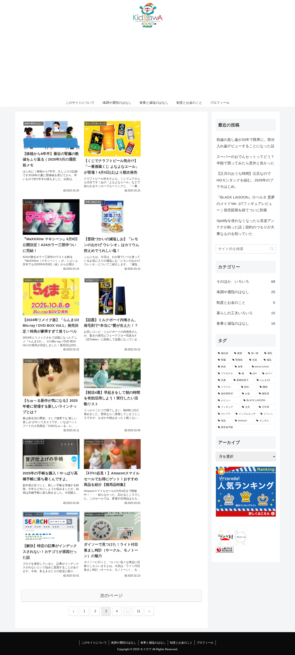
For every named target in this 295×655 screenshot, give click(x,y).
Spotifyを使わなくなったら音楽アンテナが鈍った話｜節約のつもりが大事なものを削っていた (246, 227)
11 (138, 611)
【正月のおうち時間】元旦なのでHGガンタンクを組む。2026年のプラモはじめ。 (245, 180)
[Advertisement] (147, 69)
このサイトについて (94, 642)
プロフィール (205, 642)
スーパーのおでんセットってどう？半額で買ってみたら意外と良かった (245, 160)
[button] (271, 248)
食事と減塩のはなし (153, 642)
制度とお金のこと (181, 642)
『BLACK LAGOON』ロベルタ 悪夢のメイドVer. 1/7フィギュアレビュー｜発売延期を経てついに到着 (246, 203)
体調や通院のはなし (123, 642)
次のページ (111, 595)
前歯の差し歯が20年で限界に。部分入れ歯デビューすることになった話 (246, 143)
